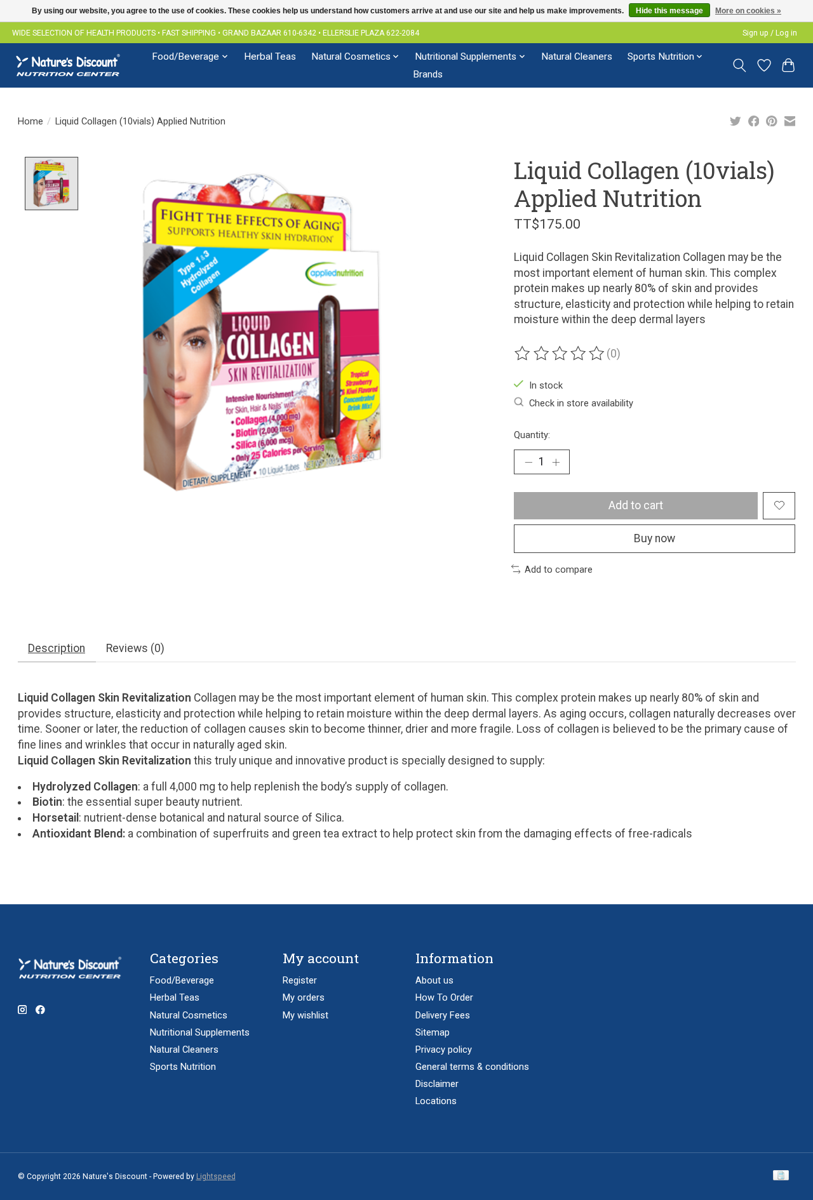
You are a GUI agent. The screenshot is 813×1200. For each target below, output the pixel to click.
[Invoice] (781, 1176)
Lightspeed (216, 1176)
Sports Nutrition (183, 1066)
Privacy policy (443, 1049)
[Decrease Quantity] (528, 461)
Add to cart (635, 505)
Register (300, 980)
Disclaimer (437, 1084)
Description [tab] (56, 648)
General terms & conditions (472, 1066)
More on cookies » (748, 10)
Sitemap (432, 1032)
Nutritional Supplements (200, 1032)
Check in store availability (581, 403)
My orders (304, 997)
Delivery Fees (442, 1015)
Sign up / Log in (769, 33)
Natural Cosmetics (188, 1015)
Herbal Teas (270, 56)
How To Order (444, 997)
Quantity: (532, 435)
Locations (436, 1101)
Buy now (654, 538)
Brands (428, 74)
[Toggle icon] (739, 65)
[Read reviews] (560, 353)
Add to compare (559, 569)
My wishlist (305, 1015)
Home (30, 121)
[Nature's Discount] (73, 65)
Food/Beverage (182, 980)
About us (434, 980)
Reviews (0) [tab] (135, 648)
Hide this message (669, 10)
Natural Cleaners (576, 56)
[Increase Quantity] (556, 461)
